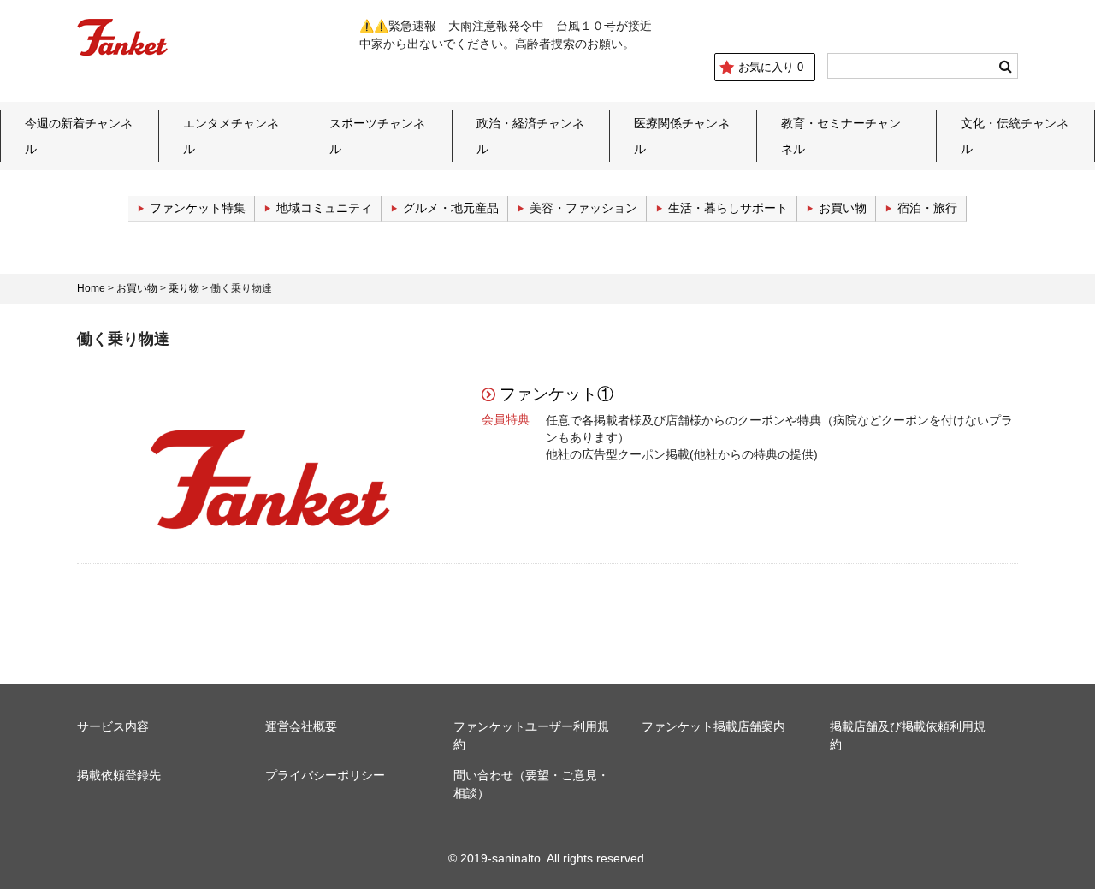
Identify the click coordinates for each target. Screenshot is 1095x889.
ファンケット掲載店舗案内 (713, 726)
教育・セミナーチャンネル (841, 136)
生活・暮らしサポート (728, 208)
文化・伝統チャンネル (1014, 136)
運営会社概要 (301, 726)
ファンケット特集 (198, 208)
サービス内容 (113, 726)
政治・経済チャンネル (530, 136)
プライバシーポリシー (325, 775)
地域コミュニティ (324, 208)
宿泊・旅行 (927, 208)
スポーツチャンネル (377, 136)
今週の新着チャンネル (79, 136)
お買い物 (843, 208)
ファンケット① (556, 394)
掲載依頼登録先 (119, 775)
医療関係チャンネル (682, 136)
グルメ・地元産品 (451, 208)
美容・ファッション (583, 208)
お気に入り (770, 67)
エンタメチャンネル (231, 136)
